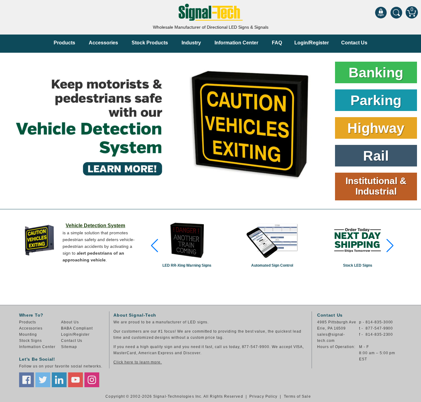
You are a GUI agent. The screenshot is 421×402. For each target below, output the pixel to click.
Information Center (236, 42)
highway (375, 128)
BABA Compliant (77, 328)
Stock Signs (30, 340)
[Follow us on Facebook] (26, 379)
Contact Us (354, 42)
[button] (154, 245)
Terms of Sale (297, 396)
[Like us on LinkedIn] (59, 379)
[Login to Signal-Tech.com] (381, 12)
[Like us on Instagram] (91, 379)
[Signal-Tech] (211, 12)
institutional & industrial (376, 186)
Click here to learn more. (137, 362)
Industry (191, 42)
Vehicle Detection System (95, 225)
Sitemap (69, 347)
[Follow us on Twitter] (42, 379)
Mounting (28, 334)
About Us (70, 322)
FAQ (277, 42)
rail (376, 156)
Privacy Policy (263, 396)
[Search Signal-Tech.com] (396, 12)
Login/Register (311, 42)
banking (376, 72)
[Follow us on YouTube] (75, 379)
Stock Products (150, 42)
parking (375, 100)
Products (64, 42)
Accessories (103, 42)
